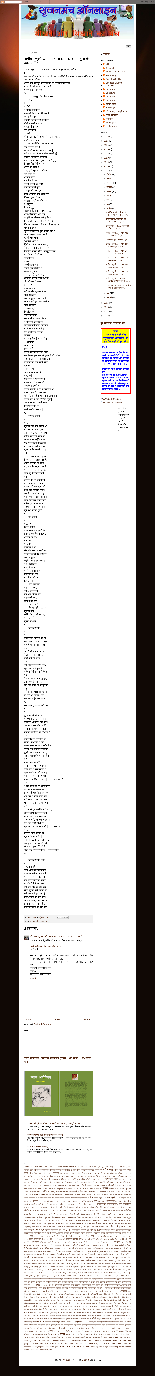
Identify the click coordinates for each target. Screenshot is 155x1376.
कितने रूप (34, 1204)
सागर (107, 1319)
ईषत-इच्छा (103, 1192)
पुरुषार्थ (101, 1251)
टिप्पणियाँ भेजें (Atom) (42, 1024)
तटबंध (118, 1230)
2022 (106, 153)
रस (101, 1282)
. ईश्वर (36, 1167)
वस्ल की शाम (79, 1291)
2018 (106, 166)
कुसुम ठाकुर (71, 1207)
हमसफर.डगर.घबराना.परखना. (106, 1331)
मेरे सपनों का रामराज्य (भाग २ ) (103, 1276)
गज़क (84, 1210)
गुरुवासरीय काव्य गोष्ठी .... (36, 1217)
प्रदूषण (109, 1254)
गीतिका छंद (100, 1214)
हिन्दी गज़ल (69, 1334)
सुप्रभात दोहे (77, 1325)
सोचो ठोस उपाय (51, 1328)
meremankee (29, 1347)
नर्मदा (121, 1242)
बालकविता (27, 1260)
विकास (119, 1291)
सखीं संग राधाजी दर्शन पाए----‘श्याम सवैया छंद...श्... (117, 220)
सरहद (41, 1319)
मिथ (113, 1273)
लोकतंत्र (128, 1288)
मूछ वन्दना (50, 1276)
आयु (77, 1189)
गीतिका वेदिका (111, 104)
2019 (106, 162)
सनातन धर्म (97, 1312)
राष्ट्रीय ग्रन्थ (100, 1285)
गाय (49, 1214)
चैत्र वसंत (114, 1220)
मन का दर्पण (93, 1267)
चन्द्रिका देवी (40, 1220)
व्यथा (52, 1300)
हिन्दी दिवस (83, 1334)
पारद (29, 1251)
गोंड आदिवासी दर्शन (85, 1217)
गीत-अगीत (77, 1214)
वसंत (72, 1291)
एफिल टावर (104, 1195)
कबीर (49, 1198)
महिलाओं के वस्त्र (103, 1270)
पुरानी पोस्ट (88, 1019)
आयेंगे (80, 1189)
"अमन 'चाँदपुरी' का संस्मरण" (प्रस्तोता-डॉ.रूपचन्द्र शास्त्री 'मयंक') (54, 1123)
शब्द (68, 1300)
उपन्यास (122, 1192)
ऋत (33, 1195)
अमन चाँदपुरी (41, 1179)
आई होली (128, 1182)
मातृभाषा (76, 1273)
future (118, 1340)
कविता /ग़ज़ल (98, 1198)
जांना (44, 1227)
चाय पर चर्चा (59, 1220)
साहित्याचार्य (112, 1322)
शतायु (61, 1300)
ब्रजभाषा (104, 1260)
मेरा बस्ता (68, 1276)
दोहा (67, 1239)
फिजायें (88, 1257)
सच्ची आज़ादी (34, 1312)
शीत (25, 1303)
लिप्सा (118, 1288)
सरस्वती (122, 1316)
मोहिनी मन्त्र (63, 1279)
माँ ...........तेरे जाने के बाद (48, 1273)
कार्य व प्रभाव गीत (62, 1201)
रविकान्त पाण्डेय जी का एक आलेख (89, 1282)
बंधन (91, 1257)
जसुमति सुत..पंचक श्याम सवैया (33, 1227)
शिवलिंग (120, 1300)
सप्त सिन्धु (120, 1312)
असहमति (102, 1182)
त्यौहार (78, 1233)
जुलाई (109, 196)
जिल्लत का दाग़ (61, 1227)
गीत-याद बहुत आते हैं (87, 1214)
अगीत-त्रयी (34, 921)
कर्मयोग (62, 1198)
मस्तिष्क (31, 1270)
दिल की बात (57, 1236)
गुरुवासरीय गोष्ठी (49, 1217)
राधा (50, 1285)
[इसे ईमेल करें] (58, 917)
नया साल (90, 1242)
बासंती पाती (39, 1260)
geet (129, 1340)
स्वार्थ (51, 1331)
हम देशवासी (87, 1331)
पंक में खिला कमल (47, 1248)
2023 (106, 149)
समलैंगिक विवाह (69, 1316)
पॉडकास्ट (53, 1254)
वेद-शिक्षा (62, 1297)
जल (116, 1223)
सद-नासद (69, 1312)
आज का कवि (59, 1185)
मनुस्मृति (113, 1267)
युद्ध (118, 1279)
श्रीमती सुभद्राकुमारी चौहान (122, 1306)
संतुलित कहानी (66, 1309)
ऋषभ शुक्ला (40, 1194)
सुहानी (103, 1325)
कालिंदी (84, 1201)
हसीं (31, 1334)
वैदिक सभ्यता (33, 1300)
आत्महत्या (91, 1185)
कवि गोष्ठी (84, 1198)
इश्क (70, 1192)
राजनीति (108, 1282)
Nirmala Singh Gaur (115, 71)
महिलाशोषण (118, 1270)
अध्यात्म (34, 1176)
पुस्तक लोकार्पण (121, 1251)
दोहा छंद (72, 1239)
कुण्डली (50, 1207)
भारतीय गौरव (97, 1264)
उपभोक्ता (128, 1192)
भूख (34, 1267)
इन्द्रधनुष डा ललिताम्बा (57, 1192)
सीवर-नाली (37, 1325)
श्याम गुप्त (89, 1303)
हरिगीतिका (119, 1331)
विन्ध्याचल (100, 1294)
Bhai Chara (46, 1340)
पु (64, 1251)
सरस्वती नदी (35, 1319)
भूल (40, 1267)
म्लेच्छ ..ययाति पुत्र (85, 1279)
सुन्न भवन (64, 1325)
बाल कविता (127, 1257)
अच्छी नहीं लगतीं (101, 1173)
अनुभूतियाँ (50, 1176)
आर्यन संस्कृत (97, 1189)
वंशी (40, 1291)
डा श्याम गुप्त (43, 921)
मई (108, 204)
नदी (76, 1242)
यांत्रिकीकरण (108, 1279)
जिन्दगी (54, 1227)
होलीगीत (26, 1340)
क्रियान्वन (104, 1207)
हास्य (45, 1334)
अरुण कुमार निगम (111, 1179)
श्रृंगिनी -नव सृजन (47, 1309)
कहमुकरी (26, 1201)
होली (116, 1337)
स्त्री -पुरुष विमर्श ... (63, 1328)
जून (108, 200)
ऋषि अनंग (48, 1195)
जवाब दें (33, 978)
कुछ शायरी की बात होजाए (61, 1204)
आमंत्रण (67, 1188)
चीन (90, 1220)
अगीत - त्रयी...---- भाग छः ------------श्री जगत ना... (118, 252)
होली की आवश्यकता (125, 1337)
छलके (73, 1223)
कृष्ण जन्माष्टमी (86, 1207)
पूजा (30, 1254)
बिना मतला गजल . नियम (58, 1260)
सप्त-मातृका (127, 1312)
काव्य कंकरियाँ (102, 1201)
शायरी (83, 1300)
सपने (115, 1312)
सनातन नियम (105, 1312)
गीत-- (71, 1214)
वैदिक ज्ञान (96, 1297)
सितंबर (109, 187)
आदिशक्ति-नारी (51, 1189)
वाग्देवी (90, 1291)
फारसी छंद (82, 1257)
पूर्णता (41, 1254)
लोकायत (26, 1291)
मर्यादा (118, 1266)
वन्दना (43, 1291)
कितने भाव (27, 1204)
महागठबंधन (79, 1270)
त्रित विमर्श (97, 1233)
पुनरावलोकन (69, 1251)
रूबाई (129, 1285)
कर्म (53, 1198)
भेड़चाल (43, 1267)
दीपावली (88, 1236)
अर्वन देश (49, 1182)
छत (56, 1223)
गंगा (68, 1210)
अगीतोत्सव (82, 1173)
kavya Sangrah (100, 1343)
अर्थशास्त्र (42, 1182)
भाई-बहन (48, 1264)
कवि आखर (77, 1198)
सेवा (45, 1328)
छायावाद (78, 1223)
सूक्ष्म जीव (109, 1325)
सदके (75, 1312)
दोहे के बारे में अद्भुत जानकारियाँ (105, 1239)
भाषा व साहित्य (126, 1264)
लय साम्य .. (100, 1288)
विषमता (48, 1297)
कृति (77, 1207)
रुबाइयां (112, 1285)
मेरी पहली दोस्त (76, 1276)
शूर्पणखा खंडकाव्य (35, 1303)
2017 (106, 170)
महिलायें (111, 1269)
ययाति (98, 1279)
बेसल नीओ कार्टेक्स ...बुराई (76, 1260)
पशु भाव (106, 1248)
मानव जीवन (99, 1273)
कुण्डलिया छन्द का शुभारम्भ (32, 1207)
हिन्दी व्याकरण (116, 1334)
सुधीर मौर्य (57, 1325)
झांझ (100, 1227)
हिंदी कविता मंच (53, 1334)
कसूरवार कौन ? (126, 1198)
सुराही (90, 1325)
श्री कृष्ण (43, 1306)
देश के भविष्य (46, 1239)
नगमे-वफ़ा (63, 1242)
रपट (69, 1282)
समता (47, 1316)
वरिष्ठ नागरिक (50, 1291)
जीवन (68, 1227)
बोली (90, 1260)
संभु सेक (89, 1309)
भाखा (58, 1263)
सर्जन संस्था (56, 1319)
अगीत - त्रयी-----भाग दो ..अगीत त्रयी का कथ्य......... (118, 279)
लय (89, 1288)
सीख (117, 1322)
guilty (26, 1344)
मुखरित (39, 1276)
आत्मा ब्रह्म (101, 1185)
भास (25, 1267)
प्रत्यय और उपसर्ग (101, 1254)
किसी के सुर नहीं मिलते (45, 1204)
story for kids (119, 1347)
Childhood (75, 1340)
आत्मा (96, 1185)
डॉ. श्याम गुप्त (82, 1230)
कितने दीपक (127, 1201)
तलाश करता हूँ (28, 1233)
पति (73, 1248)
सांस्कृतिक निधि (101, 1319)
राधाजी (60, 1285)
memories (112, 1343)
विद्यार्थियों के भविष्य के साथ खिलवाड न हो (72, 1294)
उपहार (26, 1195)
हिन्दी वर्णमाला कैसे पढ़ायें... (103, 1334)
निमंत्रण (123, 1245)
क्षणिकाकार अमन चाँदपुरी (114, 1207)
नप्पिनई (85, 1242)
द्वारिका (126, 1239)
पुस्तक (106, 1251)
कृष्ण (80, 1207)
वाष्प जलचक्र (112, 1291)
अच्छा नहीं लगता (91, 1173)
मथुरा (74, 1267)
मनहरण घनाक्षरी (101, 1267)
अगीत (105, 1169)
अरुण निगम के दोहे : (33, 1182)
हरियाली (26, 1334)
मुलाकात (44, 1276)
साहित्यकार (70, 1322)
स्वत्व (47, 1331)
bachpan (37, 1340)
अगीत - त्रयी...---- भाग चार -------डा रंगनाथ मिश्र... (118, 265)
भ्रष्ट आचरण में (60, 1267)
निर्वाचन (26, 1248)
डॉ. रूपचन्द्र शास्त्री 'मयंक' (41, 936)
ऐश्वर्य (110, 1195)
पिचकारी (48, 1251)
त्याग (74, 1233)
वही (86, 1291)
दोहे (94, 1239)
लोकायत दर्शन (34, 1291)
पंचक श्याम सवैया (59, 1248)
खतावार (45, 1210)
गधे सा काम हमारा (38, 1214)
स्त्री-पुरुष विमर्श (75, 1328)
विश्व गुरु (27, 1297)
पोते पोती (59, 1254)
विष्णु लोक (57, 1297)
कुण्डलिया (72, 1204)
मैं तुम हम (117, 1276)
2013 (106, 315)
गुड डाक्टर (122, 1214)
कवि (72, 1198)
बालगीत (33, 1260)
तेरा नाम (69, 1233)
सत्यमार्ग (63, 1312)
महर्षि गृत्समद (42, 1270)
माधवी (81, 1273)
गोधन (99, 1217)
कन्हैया (41, 1198)
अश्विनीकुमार (95, 1182)
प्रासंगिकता (122, 1254)
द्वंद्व (123, 1239)
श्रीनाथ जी (109, 1306)
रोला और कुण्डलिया (71, 1288)
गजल (89, 1210)
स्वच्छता (128, 1328)
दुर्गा (92, 1236)
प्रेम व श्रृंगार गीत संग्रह (47, 1257)
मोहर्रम (57, 1279)
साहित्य (40, 1321)
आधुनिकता (60, 1189)
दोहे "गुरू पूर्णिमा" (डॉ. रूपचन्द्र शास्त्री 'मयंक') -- (46, 1135)
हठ (54, 1331)
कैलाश (93, 1207)
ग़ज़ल (93, 1210)
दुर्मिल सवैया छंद (103, 1236)
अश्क (70, 1182)
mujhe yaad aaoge (42, 1347)
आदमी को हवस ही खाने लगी (119, 1185)
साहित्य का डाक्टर (50, 1322)
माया (110, 1272)
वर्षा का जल (67, 1291)
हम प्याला (94, 1331)
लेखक (123, 1288)
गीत (53, 1214)
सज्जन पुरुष (49, 1312)
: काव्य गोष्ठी (28, 1166)
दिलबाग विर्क (65, 1236)
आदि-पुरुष (31, 1189)
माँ (34, 1272)
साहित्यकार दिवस (81, 1322)
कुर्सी (66, 1207)
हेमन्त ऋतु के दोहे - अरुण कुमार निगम (103, 1337)
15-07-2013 (119, 1167)
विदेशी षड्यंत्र (48, 1294)
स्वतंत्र (26, 1331)
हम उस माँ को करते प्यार (68, 1331)
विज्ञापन (128, 1291)
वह (84, 1291)
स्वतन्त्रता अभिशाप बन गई (37, 1331)
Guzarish (110, 68)
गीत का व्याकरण (62, 1214)
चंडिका (124, 1217)
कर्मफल (57, 1198)
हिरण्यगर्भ (82, 1337)
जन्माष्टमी (111, 1223)
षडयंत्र (56, 1309)
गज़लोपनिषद (127, 1210)
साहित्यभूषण (92, 1322)
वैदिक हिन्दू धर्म (43, 1300)
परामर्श (94, 1248)
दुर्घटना (96, 1236)
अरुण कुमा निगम (99, 1179)
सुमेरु (83, 1325)
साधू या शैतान (127, 1319)
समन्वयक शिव (60, 1316)
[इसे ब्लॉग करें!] (60, 917)
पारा (41, 1251)
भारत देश (76, 1264)
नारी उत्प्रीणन (113, 1245)
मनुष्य (108, 1267)
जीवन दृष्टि (86, 1227)
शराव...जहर (77, 1300)
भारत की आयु (69, 1264)
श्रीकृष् (103, 1306)
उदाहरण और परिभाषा (113, 1192)
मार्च (108, 293)
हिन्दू (60, 1337)
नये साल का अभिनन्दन (107, 1242)
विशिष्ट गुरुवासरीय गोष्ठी (122, 1294)
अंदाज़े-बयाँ (44, 1170)
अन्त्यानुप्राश (69, 1176)
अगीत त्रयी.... (32, 1173)
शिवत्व (115, 1300)
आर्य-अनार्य (89, 1189)
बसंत (109, 1257)
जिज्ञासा (49, 1227)
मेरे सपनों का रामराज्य (87, 1276)
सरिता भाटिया (48, 1319)
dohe (114, 1340)
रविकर (76, 1282)
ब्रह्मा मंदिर (125, 1260)
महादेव (85, 1270)
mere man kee (124, 1343)
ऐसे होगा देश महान (118, 1195)
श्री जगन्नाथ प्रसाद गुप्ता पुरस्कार (57, 1306)
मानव (85, 1272)
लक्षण (79, 1288)
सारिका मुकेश (111, 122)
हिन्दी (62, 1334)
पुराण (89, 1251)
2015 (106, 307)
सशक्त (76, 1319)
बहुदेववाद (118, 1257)
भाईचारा (54, 1264)
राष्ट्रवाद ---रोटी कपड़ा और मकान (85, 1285)
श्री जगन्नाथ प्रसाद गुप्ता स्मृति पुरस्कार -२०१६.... (84, 1306)
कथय (37, 1198)
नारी (106, 1245)
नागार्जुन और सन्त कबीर (78, 1245)
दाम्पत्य (36, 1236)
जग (83, 1223)
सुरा (86, 1325)
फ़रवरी (109, 297)
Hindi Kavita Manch (54, 1343)
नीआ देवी (32, 1248)
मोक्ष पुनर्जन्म (43, 1279)
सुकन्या (43, 1325)
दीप (85, 1236)
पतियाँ (76, 1248)
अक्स (64, 1170)
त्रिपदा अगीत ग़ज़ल (115, 1233)
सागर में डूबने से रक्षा (116, 1319)
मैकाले (28, 1279)
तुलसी (60, 1233)
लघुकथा (84, 1288)
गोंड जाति (94, 1217)
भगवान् (43, 1264)
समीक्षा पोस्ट (101, 1315)
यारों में (114, 1279)
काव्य (95, 1201)
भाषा (120, 1264)
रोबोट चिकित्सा (56, 1288)
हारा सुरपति (39, 1334)
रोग (48, 1288)
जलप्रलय (128, 1223)
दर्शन (28, 1236)
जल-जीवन (121, 1223)
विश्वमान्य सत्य (40, 1297)
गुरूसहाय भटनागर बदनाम (64, 1217)
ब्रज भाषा (98, 1260)
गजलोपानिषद (28, 1214)
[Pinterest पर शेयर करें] (67, 917)
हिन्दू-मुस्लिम (75, 1337)
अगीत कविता (122, 1170)
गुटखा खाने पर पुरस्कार (111, 1214)
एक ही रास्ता (97, 1195)
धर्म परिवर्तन (27, 1242)
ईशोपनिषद (75, 1191)
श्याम (74, 1303)
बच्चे (100, 1257)
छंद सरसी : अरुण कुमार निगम (45, 1223)
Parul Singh (111, 75)
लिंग (115, 1288)
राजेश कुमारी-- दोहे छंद (39, 1285)
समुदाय (108, 1316)
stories (111, 1347)
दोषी (64, 1239)
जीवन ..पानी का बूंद (76, 1227)
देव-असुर (122, 1236)
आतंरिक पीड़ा (84, 1185)
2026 (106, 136)
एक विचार (90, 1195)
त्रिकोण (83, 1233)
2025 (106, 141)
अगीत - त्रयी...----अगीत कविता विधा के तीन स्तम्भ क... (118, 286)
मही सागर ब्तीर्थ (28, 1273)
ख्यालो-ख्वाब (62, 1210)
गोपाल (106, 1217)
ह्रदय (31, 1340)
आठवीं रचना (75, 1185)
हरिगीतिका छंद (126, 1331)
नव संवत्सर (44, 1245)
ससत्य (81, 1319)
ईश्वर (82, 1191)
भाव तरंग (116, 1264)
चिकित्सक (70, 1220)
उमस (30, 1195)
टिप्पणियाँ (105, 1227)
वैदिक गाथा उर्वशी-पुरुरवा (79, 1297)
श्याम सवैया (112, 1303)
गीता (95, 1214)
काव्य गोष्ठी (111, 1201)
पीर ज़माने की (60, 1251)
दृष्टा (115, 1236)
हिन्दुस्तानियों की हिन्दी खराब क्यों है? (48, 1337)
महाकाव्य (72, 1270)
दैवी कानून (53, 1239)
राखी (103, 1282)
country (91, 1340)
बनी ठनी (105, 1257)
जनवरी (100, 1223)
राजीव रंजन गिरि (112, 115)
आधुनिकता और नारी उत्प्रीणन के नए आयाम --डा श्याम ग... (117, 213)
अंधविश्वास (51, 1170)
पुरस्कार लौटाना (83, 1251)
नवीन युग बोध (66, 1245)
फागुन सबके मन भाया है (70, 1257)
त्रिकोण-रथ (89, 1233)
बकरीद (96, 1257)
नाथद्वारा (88, 1245)
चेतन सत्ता (104, 1220)
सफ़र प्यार (27, 1316)
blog (53, 1340)
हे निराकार (88, 1337)
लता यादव (109, 119)
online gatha (55, 1347)
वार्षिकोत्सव (104, 1291)
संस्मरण (27, 1312)
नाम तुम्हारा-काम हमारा (98, 1245)
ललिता (107, 1288)
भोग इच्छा (52, 1267)
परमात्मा (89, 1248)
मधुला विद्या (83, 1267)
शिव (105, 1300)
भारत (62, 1263)
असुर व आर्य (115, 1182)
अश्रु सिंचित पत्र (78, 1182)
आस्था (122, 1188)
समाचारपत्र (77, 1316)
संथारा (84, 1309)
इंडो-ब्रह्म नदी (38, 1192)
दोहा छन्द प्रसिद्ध (87, 1239)
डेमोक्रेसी (75, 1230)
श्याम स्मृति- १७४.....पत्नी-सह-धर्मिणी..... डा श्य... (118, 227)
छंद (119, 1220)
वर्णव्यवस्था (57, 1291)
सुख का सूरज (50, 1325)
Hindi (31, 1343)
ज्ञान (96, 1226)
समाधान (89, 1316)
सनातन (84, 1312)
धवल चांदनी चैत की (50, 1242)
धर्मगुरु (42, 1242)
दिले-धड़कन (73, 1236)
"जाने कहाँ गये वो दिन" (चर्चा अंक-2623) (46, 946)
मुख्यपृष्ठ (58, 1019)
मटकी (70, 1267)
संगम (60, 1309)
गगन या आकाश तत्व (76, 1210)
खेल (50, 1210)
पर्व (102, 1248)
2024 (106, 145)
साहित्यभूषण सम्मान (102, 1322)
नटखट (72, 1242)
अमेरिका (83, 1179)
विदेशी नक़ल (40, 1294)
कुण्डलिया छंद (101, 1204)
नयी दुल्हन (96, 1242)
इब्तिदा (66, 1192)
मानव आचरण (92, 1273)
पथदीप (84, 1248)
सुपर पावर (70, 1325)
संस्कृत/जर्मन (96, 1309)
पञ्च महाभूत (68, 1248)
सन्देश (112, 1312)
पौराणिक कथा (71, 1254)
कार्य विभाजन (72, 1201)
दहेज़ (31, 1236)
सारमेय (35, 1322)
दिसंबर (109, 174)
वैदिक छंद (90, 1297)
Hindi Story (69, 1344)
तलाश (129, 1230)
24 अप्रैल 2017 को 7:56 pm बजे (68, 936)
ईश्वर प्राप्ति (88, 1192)
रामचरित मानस (69, 1285)
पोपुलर (64, 1254)
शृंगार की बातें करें (57, 1303)
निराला (129, 1245)
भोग (47, 1266)
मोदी (48, 1279)
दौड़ (116, 1239)
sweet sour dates (36, 1350)
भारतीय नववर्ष (105, 1264)
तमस (121, 1230)
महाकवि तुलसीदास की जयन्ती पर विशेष (58, 1270)
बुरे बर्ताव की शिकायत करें (113, 323)
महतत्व (36, 1270)
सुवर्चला (94, 1325)
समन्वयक (52, 1316)
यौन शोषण (58, 1282)
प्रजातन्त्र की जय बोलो (88, 1254)
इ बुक (32, 1192)
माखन (72, 1273)
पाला (44, 1251)
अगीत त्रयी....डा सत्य (44, 1173)
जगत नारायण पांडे (91, 1223)
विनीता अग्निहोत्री (91, 1294)
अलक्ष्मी (54, 1182)
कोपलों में (98, 1207)
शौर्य (64, 1303)
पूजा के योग (35, 1254)
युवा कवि (121, 1279)
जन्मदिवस (105, 1223)
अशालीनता (65, 1182)
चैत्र (108, 1220)
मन (88, 1267)
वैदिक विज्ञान (118, 1297)
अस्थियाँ (122, 1182)
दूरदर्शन (111, 1236)
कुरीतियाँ (62, 1207)
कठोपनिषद (32, 1198)
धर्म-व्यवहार (35, 1242)
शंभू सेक (56, 1300)
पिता (53, 1251)
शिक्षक (88, 1300)
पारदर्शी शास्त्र (35, 1251)
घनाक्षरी (119, 1217)
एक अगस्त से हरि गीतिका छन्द (61, 1195)
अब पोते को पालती (98, 1176)
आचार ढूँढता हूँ (49, 1185)
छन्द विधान (61, 1223)
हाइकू (34, 1334)
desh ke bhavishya (103, 1340)
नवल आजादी (57, 1245)
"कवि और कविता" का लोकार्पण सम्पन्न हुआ (87, 1167)
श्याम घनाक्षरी (96, 1303)
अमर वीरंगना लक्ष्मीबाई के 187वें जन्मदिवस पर (58, 1179)
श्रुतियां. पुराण (28, 1309)
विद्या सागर (57, 1294)
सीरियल (31, 1325)
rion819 (66, 1360)
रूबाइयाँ (124, 1285)
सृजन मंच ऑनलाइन (118, 1325)
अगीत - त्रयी (113, 1170)
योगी (53, 1282)
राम (64, 1285)
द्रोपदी (119, 1239)
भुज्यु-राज (30, 1267)
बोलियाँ (87, 1260)
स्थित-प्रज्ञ (84, 1328)
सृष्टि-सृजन (40, 1328)
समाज (84, 1315)
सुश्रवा (99, 1325)
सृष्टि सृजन (32, 1328)
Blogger (85, 1360)
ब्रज (93, 1260)
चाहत (65, 1220)
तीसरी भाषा (40, 1233)
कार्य (54, 1201)
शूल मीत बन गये (46, 1303)
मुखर (34, 1276)
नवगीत (50, 1245)
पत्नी (80, 1248)
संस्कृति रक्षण (111, 1309)
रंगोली (65, 1282)
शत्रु (65, 1300)
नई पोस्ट (28, 1019)
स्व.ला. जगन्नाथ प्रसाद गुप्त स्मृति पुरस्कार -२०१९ (110, 1328)
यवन (101, 1279)
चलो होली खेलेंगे (49, 1220)
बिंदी (44, 1260)
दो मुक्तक (59, 1239)
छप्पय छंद (68, 1223)
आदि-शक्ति (38, 1189)
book (57, 1340)
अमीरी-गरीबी (76, 1179)
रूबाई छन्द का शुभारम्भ (31, 1288)
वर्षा (62, 1291)
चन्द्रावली (32, 1220)
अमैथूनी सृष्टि (90, 1179)
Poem (63, 1346)
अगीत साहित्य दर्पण (65, 1173)
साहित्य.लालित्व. (61, 1322)
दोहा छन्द (78, 1239)
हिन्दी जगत (76, 1334)
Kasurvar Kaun (80, 1344)
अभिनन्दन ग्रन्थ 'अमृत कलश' (118, 1176)
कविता (90, 1197)
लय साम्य (93, 1288)
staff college (103, 1347)
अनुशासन (62, 1176)
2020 (106, 158)
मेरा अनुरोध (61, 1276)
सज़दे (40, 1312)
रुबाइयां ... (118, 1285)
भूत (37, 1267)
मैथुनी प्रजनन (34, 1279)
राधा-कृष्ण (55, 1285)
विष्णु (51, 1297)
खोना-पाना (55, 1210)
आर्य (84, 1188)
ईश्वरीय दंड (95, 1192)
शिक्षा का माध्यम (98, 1300)
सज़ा (43, 1312)
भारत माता (82, 1264)
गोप (103, 1217)
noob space (111, 126)
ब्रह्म (109, 1260)
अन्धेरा (76, 1176)
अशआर (59, 1182)
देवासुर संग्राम (33, 1239)
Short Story (94, 1347)
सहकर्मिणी (86, 1319)
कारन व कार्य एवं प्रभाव (46, 1201)
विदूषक (26, 1294)
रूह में (40, 1288)
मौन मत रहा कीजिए (73, 1279)
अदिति (30, 1176)
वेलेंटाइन (68, 1297)
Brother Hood (65, 1340)
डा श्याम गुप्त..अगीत (59, 1230)
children (83, 1340)
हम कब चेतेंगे (79, 1331)
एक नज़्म (83, 1195)
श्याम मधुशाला (105, 1303)
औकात (126, 1195)
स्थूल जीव (91, 1328)
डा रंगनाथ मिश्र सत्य (116, 1226)
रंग (62, 1282)
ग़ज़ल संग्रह (119, 1210)
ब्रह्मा (119, 1260)
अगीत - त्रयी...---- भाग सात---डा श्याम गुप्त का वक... (118, 245)
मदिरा (77, 1267)
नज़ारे (68, 1242)
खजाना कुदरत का (37, 1210)
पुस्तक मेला (112, 1251)
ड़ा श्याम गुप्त (49, 1230)
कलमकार (67, 1198)
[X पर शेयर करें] (63, 917)
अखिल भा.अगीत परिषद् (73, 1170)
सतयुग (55, 1312)
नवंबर (109, 178)
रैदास (44, 1288)
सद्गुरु (79, 1312)
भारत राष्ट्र (89, 1264)
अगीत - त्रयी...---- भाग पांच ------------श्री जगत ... (118, 259)
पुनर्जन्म (76, 1251)
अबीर (106, 1176)
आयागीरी (72, 1189)
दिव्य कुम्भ (80, 1236)
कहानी (32, 1201)
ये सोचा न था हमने (36, 1282)
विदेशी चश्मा (32, 1294)
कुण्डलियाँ (43, 1207)
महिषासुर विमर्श (126, 1270)
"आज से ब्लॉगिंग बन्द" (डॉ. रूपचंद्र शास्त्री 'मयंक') (56, 1166)
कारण (36, 1201)
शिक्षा (91, 1300)
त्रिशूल (124, 1233)
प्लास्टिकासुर (59, 1257)
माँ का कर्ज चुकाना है (63, 1273)
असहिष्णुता (108, 1182)
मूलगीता (55, 1276)
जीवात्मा (92, 1227)
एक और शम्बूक (75, 1195)
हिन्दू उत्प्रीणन (66, 1337)
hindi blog (39, 1343)
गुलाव (75, 1217)
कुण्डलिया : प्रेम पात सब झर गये (86, 1204)
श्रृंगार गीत (37, 1309)
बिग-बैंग (48, 1260)
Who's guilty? (48, 1350)
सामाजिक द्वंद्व (28, 1322)
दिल (52, 1236)
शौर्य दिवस (69, 1303)
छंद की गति (124, 1220)
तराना (125, 1230)
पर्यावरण (98, 1248)
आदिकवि (44, 1189)
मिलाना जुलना (119, 1273)
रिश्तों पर (107, 1285)
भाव (111, 1263)
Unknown (110, 89)
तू (62, 1233)
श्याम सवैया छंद (122, 1303)
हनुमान (58, 1331)
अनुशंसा (56, 1176)
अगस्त (109, 191)
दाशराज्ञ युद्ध (46, 1236)
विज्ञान (123, 1291)
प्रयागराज (115, 1254)
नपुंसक (80, 1242)
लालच (111, 1288)
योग (44, 1282)
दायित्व (41, 1236)
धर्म (130, 1239)
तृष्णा (65, 1233)
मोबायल (52, 1279)
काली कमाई (90, 1201)
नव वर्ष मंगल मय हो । (33, 1245)
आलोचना (111, 1189)
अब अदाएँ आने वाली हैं (85, 1176)
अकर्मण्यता (58, 1170)
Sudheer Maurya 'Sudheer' (114, 84)
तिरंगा (35, 1233)
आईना (26, 1185)
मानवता (106, 1273)
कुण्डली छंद (56, 1207)
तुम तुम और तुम (49, 1233)
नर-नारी (117, 1242)
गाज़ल (45, 1214)
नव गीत (126, 1242)
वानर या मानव (96, 1291)
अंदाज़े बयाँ (37, 1170)
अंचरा (31, 1170)
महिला (95, 1270)
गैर (78, 1217)
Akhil (108, 64)
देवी (40, 1239)
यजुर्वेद (94, 1279)
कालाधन (78, 1201)
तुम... (56, 1233)
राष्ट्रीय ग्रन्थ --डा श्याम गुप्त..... (39, 1146)
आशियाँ (117, 1189)
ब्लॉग (39, 1264)
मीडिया (126, 1273)
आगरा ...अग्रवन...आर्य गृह (36, 1185)
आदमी (108, 1185)
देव (118, 1236)
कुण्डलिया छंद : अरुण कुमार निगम (119, 1204)
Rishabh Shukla (113, 79)
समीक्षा (94, 1315)
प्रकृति (77, 1254)
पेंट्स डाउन (46, 1254)
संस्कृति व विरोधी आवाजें (123, 1309)
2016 (106, 303)
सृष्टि (126, 1325)
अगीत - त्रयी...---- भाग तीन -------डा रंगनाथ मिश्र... (118, 272)
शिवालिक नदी (127, 1300)
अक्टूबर (110, 183)
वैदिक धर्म (110, 1297)
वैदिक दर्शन (103, 1297)
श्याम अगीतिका (81, 1303)
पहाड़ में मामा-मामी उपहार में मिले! (118, 1248)
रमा (72, 1282)
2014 (106, 311)
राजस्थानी (114, 1282)
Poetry (70, 1346)
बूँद (67, 1260)
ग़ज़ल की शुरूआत (101, 1210)
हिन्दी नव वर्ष (91, 1334)
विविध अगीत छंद (108, 1294)
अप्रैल (109, 208)
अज (107, 1173)
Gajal (124, 1340)
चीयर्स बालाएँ (96, 1220)
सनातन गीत (90, 1312)
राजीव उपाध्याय (122, 1282)
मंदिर (66, 1267)
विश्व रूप (33, 1297)
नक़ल (58, 1242)
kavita (90, 1343)
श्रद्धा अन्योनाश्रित (33, 1306)
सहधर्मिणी (93, 1318)
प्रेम (28, 1257)
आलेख (105, 1188)
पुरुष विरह (95, 1251)
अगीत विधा (55, 1173)
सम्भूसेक (113, 1316)
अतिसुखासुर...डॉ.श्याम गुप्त (117, 1173)
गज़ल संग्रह (111, 1210)
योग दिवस (49, 1282)
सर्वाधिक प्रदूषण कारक (67, 1319)
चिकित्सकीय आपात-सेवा (81, 1220)
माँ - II (38, 1273)
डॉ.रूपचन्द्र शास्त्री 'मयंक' (106, 1230)
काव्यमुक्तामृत (119, 1201)
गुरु (127, 1214)
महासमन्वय (90, 1270)
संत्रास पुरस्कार (77, 1309)
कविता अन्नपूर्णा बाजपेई (112, 1198)
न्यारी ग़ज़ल (38, 1248)
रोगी (50, 1288)
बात (122, 1257)
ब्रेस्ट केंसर (33, 1264)
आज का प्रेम (67, 1185)
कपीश (45, 1198)
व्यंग (49, 1300)
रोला (63, 1288)
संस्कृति (103, 1309)
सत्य (59, 1312)
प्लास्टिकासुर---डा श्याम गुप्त (116, 239)
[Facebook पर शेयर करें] (65, 917)
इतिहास (46, 1191)
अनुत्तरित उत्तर (42, 1176)
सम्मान (118, 1316)
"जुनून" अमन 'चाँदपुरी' (107, 1167)
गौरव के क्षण (112, 1217)
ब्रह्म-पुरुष (114, 1260)
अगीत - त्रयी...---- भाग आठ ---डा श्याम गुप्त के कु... (118, 234)
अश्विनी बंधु (87, 1182)
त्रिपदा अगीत (105, 1233)
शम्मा (71, 1300)
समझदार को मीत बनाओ (38, 1316)
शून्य (28, 1303)
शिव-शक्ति (110, 1300)
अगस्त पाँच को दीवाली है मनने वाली (91, 1170)
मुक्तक (31, 1276)
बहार (113, 1257)
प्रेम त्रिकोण (35, 1257)
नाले (119, 1245)
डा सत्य (69, 1230)
